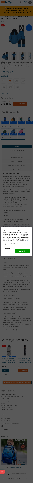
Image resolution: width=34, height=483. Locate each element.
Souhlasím (22, 251)
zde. (28, 240)
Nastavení (8, 248)
